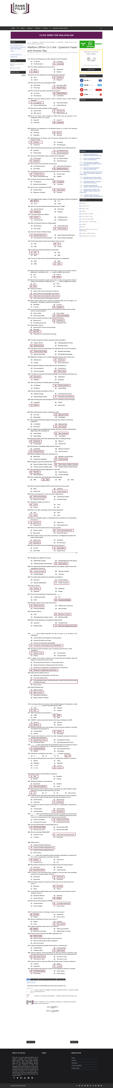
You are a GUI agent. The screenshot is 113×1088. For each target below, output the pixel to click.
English (83, 211)
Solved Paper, (66, 54)
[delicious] (101, 1086)
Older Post (74, 1042)
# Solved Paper (61, 979)
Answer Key (13, 56)
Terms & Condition (76, 1065)
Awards (83, 203)
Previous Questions (60, 28)
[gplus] (21, 1078)
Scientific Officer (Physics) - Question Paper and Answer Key (93, 195)
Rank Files (23, 1085)
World (37, 28)
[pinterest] (32, 1078)
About (73, 1058)
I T (50, 28)
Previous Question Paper (17, 64)
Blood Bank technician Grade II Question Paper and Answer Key (92, 178)
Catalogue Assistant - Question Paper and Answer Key (92, 182)
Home (13, 28)
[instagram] (28, 1078)
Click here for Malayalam (56, 35)
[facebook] (14, 1078)
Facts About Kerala (87, 213)
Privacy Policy (75, 1068)
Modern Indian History (88, 233)
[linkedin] (25, 1078)
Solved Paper (16, 68)
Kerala (29, 28)
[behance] (96, 1086)
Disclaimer (74, 1063)
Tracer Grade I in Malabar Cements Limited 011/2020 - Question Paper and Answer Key (56, 990)
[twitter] (17, 1078)
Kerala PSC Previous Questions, (54, 54)
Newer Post (31, 1042)
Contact (73, 1060)
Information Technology (89, 221)
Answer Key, (43, 54)
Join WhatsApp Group (16, 45)
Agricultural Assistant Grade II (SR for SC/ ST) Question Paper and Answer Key (91, 173)
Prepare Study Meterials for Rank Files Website (18, 48)
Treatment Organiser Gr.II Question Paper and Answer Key (92, 155)
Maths (45, 28)
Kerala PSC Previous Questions (47, 42)
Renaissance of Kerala (88, 236)
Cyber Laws (84, 208)
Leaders (83, 224)
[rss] (90, 1086)
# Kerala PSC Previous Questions (47, 979)
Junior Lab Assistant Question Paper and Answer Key (92, 159)
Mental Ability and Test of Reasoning (89, 230)
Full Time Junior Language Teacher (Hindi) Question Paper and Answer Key (90, 164)
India (22, 28)
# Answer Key (34, 979)
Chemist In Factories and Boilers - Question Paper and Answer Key (55, 996)
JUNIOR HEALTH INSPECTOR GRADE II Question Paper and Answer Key (90, 191)
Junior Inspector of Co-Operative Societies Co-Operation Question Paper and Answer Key (55, 1002)
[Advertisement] (75, 13)
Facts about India (87, 216)
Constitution (85, 206)
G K (18, 28)
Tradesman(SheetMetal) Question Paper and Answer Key (93, 186)
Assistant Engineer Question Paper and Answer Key (91, 168)
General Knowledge (87, 219)
